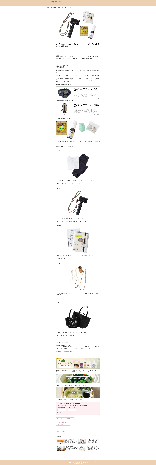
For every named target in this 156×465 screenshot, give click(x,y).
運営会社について (77, 461)
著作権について (63, 461)
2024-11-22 (58, 49)
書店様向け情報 (70, 461)
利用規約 (83, 461)
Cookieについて (99, 461)
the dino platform (79, 463)
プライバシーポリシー (91, 461)
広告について (56, 461)
